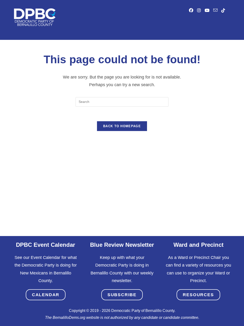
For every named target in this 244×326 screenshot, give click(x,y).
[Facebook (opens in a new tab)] (191, 10)
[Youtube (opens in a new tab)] (207, 10)
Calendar (45, 294)
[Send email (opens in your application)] (215, 10)
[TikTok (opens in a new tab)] (223, 10)
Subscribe (122, 294)
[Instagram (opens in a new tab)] (199, 10)
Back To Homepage (122, 126)
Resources (198, 294)
